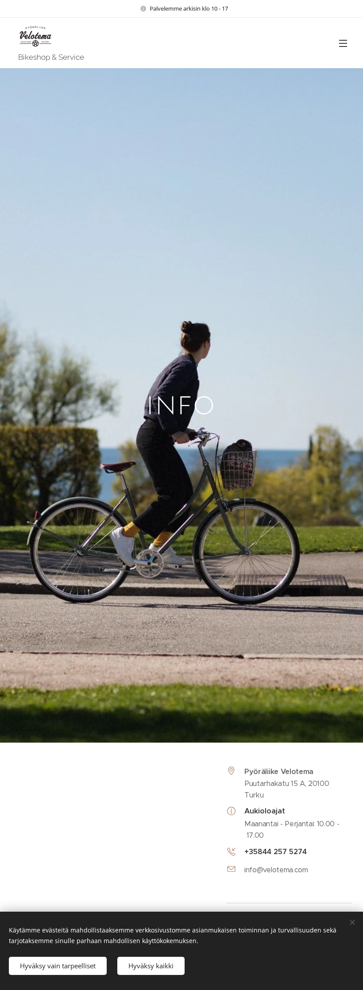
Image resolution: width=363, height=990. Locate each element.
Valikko (343, 43)
